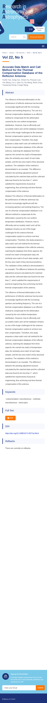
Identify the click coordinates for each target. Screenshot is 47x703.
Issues (11, 53)
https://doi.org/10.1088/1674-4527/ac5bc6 (22, 433)
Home (4, 53)
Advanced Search (36, 37)
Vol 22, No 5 (37, 53)
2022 (28, 53)
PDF (11, 418)
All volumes (20, 53)
